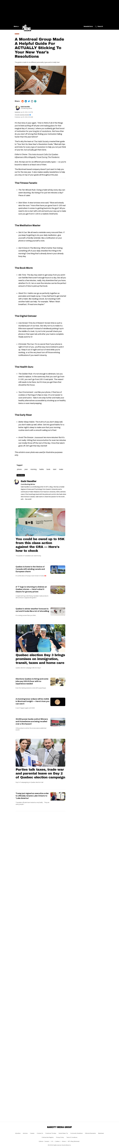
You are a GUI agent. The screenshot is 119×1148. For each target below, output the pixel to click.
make (61, 469)
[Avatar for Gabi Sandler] (16, 481)
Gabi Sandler (25, 106)
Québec (57, 1141)
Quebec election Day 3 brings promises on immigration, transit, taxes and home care (40, 659)
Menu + (16, 26)
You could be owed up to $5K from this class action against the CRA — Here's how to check (40, 544)
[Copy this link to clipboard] (35, 101)
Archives (25, 1133)
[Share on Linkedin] (26, 101)
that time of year (24, 123)
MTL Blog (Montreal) (73, 1141)
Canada (46, 1141)
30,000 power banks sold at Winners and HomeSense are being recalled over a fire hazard (32, 721)
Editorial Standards (90, 1133)
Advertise (17, 1133)
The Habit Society (41, 141)
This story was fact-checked (22, 114)
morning (33, 469)
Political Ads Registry (48, 1137)
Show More (20, 475)
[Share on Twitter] (29, 101)
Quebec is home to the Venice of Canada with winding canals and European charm (30, 569)
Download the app (50, 1133)
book (48, 469)
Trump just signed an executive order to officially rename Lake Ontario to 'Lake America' (32, 795)
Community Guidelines (76, 1133)
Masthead (101, 1133)
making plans (49, 126)
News (17, 34)
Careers (32, 1133)
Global (64, 1141)
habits (41, 469)
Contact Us (40, 1133)
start (54, 469)
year (26, 469)
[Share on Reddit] (22, 101)
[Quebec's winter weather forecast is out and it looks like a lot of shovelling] (57, 611)
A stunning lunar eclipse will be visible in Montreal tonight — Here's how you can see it (32, 701)
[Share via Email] (32, 101)
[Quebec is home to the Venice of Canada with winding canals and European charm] (57, 569)
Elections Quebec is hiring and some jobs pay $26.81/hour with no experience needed (32, 681)
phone (19, 469)
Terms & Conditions (71, 1137)
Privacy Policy (60, 1137)
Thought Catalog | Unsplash (23, 91)
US (52, 1141)
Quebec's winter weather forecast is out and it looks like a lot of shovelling (32, 610)
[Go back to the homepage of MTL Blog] (26, 26)
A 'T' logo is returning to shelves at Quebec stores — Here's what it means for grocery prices (31, 589)
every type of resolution (35, 147)
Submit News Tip (63, 1133)
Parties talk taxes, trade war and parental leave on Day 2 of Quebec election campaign (40, 773)
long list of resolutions (42, 131)
